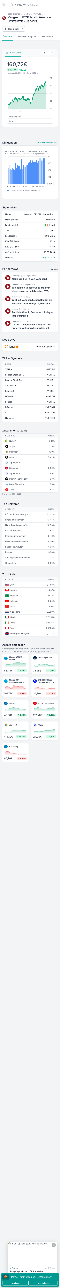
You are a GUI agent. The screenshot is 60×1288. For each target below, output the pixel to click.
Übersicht (7, 36)
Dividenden (47, 36)
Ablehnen (15, 1283)
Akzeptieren (43, 1283)
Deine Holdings (27, 36)
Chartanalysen (14, 116)
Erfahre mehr (45, 1276)
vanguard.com (48, 257)
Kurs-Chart (15, 52)
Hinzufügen (13, 29)
